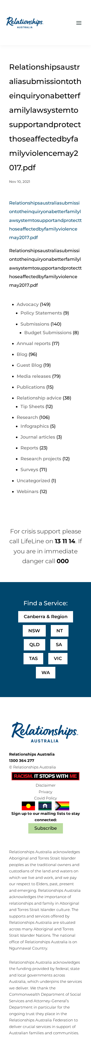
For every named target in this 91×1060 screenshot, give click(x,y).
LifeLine (32, 541)
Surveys (29, 469)
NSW (34, 631)
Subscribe (45, 828)
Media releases (34, 376)
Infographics (34, 426)
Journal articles (37, 437)
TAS (33, 658)
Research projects (40, 459)
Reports (29, 448)
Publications (31, 387)
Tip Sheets (32, 406)
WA (45, 672)
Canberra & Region (45, 616)
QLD (34, 644)
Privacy (45, 791)
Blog (22, 354)
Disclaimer (46, 785)
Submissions (34, 324)
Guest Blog (29, 365)
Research (27, 417)
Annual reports (34, 343)
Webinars (27, 491)
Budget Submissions (48, 332)
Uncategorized (33, 480)
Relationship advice (39, 398)
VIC (58, 658)
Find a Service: (45, 603)
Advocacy (28, 304)
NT (59, 631)
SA (59, 644)
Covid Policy (45, 798)
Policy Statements (41, 313)
